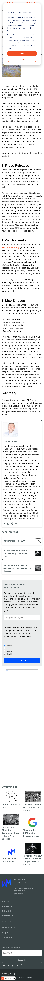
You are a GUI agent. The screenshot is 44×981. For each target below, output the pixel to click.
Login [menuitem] (5, 933)
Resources (8, 922)
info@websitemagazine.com (23, 888)
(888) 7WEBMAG (19, 891)
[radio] (22, 645)
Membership (9, 928)
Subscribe (31, 2)
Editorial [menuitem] (6, 911)
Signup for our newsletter (12, 948)
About (5, 902)
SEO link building (10, 247)
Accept (22, 53)
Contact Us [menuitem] (7, 916)
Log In (10, 2)
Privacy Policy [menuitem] (8, 973)
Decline (22, 59)
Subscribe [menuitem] (7, 937)
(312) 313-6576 (18, 894)
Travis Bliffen (10, 442)
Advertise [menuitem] (7, 906)
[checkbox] (22, 649)
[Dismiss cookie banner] (36, 8)
